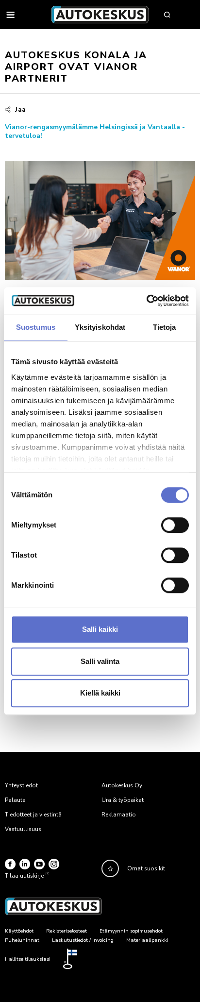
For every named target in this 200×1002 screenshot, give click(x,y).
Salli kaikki (100, 629)
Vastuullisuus (23, 829)
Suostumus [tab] (35, 327)
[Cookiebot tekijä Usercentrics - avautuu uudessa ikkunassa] (146, 300)
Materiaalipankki (147, 940)
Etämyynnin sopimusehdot (131, 930)
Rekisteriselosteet (66, 930)
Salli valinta (100, 661)
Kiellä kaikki (100, 693)
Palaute (15, 800)
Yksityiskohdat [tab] (100, 327)
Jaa (20, 109)
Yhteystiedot (21, 785)
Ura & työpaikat (122, 800)
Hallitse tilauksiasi (27, 959)
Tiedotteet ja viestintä (33, 814)
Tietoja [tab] (164, 327)
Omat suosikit (146, 868)
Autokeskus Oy (121, 785)
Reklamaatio (118, 814)
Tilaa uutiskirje (24, 876)
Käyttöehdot (19, 930)
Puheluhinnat (22, 940)
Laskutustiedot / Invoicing (83, 940)
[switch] (175, 525)
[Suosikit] (110, 868)
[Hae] (167, 14)
